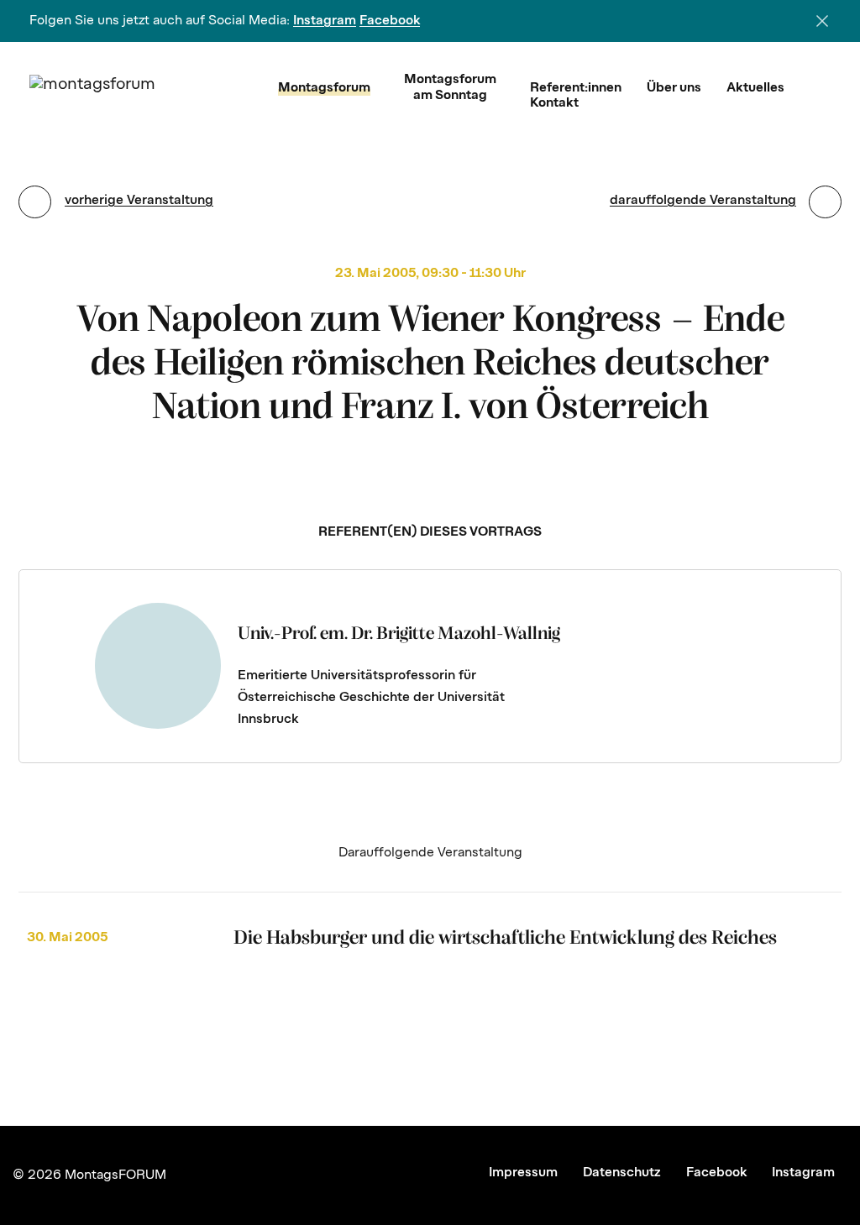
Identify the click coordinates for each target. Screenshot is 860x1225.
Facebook (389, 21)
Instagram (324, 21)
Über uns (674, 88)
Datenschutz (622, 1173)
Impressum (523, 1173)
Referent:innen (575, 88)
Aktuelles (755, 88)
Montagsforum (324, 88)
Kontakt (554, 103)
